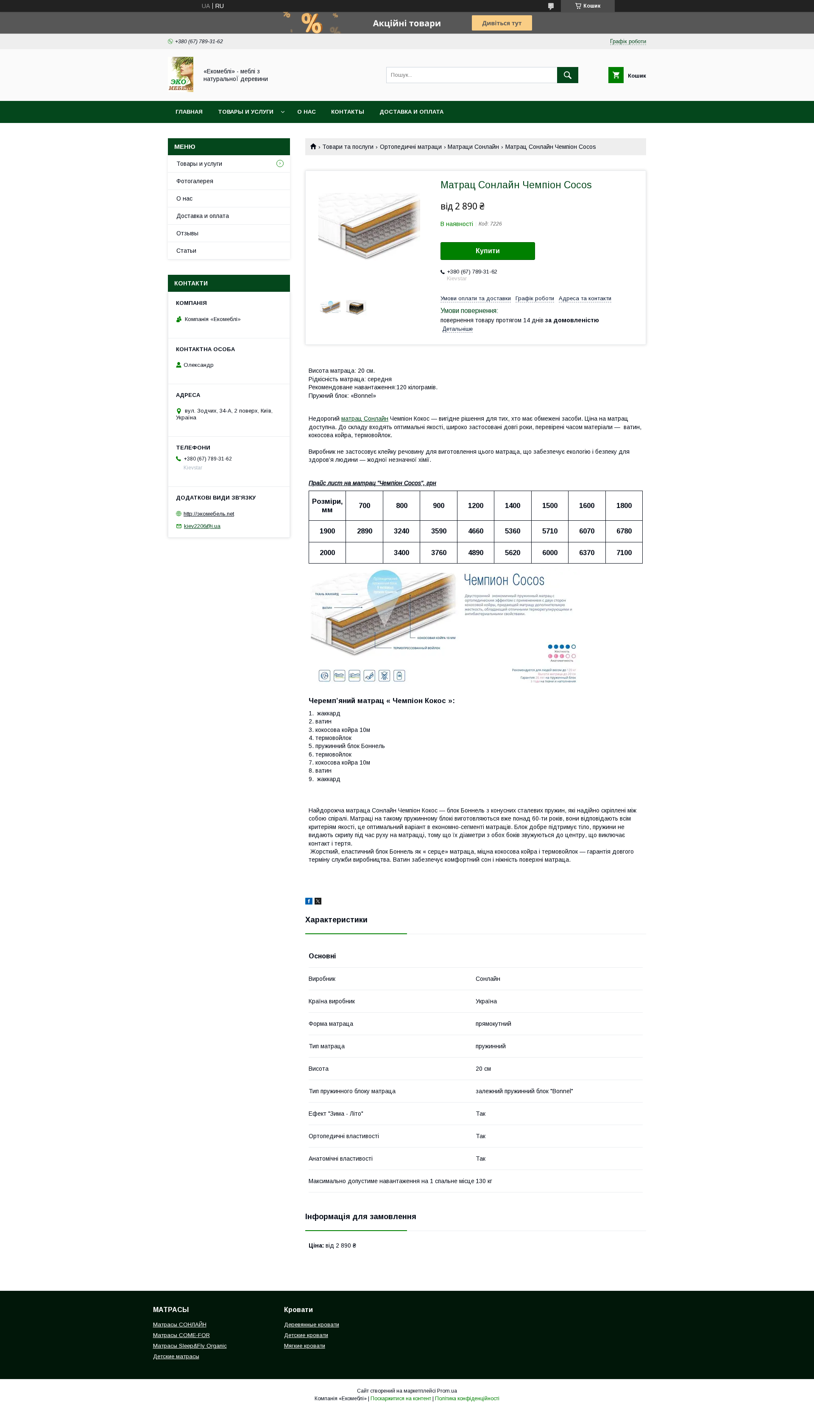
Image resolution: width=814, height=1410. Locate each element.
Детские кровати (306, 1335)
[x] (318, 902)
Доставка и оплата (411, 112)
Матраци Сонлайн (473, 146)
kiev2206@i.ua (202, 526)
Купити (488, 250)
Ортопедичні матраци (411, 146)
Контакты (347, 112)
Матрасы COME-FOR (181, 1335)
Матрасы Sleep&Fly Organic (190, 1346)
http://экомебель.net (209, 514)
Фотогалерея (194, 181)
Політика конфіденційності (467, 1399)
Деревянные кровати (311, 1324)
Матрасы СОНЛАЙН (179, 1324)
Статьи (186, 250)
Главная (189, 112)
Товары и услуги (245, 112)
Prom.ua (447, 1391)
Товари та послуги (348, 146)
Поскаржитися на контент (401, 1399)
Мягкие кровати (304, 1346)
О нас (306, 112)
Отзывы (187, 233)
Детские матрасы (176, 1356)
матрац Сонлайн (364, 418)
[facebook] (308, 902)
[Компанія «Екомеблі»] (180, 90)
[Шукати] (567, 75)
